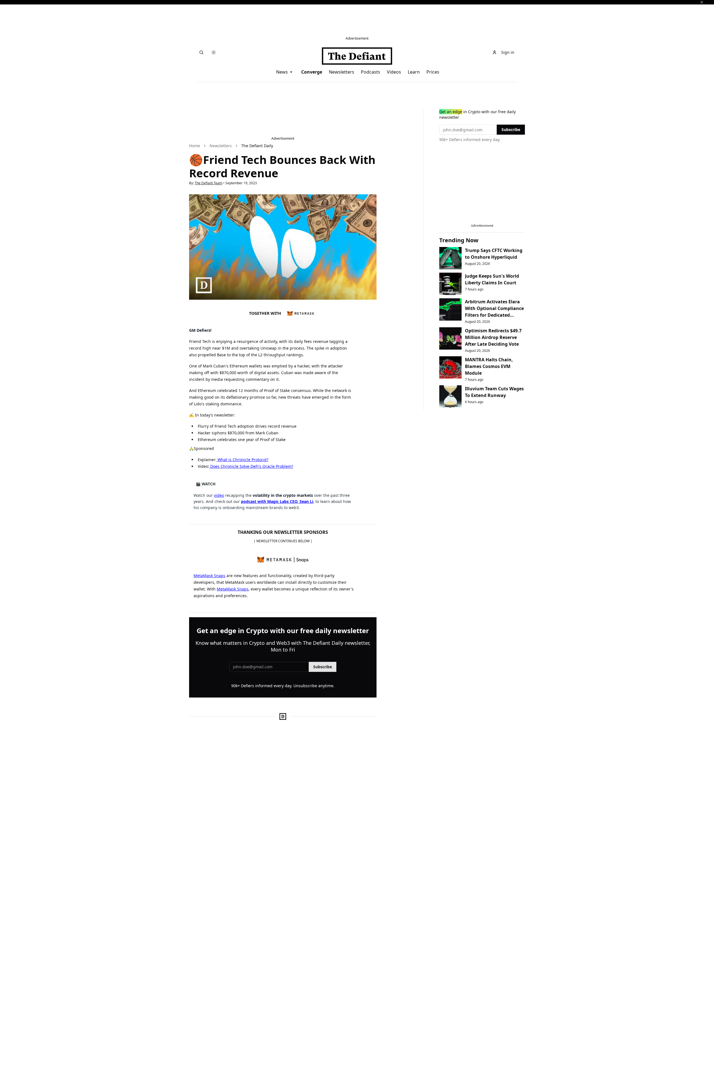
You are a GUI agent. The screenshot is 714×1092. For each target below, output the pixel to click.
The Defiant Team (208, 183)
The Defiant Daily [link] (257, 145)
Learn (414, 72)
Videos (394, 72)
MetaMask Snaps (209, 575)
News (282, 72)
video (219, 495)
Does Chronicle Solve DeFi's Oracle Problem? (251, 466)
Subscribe (322, 666)
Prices (432, 72)
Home (194, 145)
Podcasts (370, 72)
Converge (311, 72)
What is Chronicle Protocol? (242, 459)
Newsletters (341, 72)
